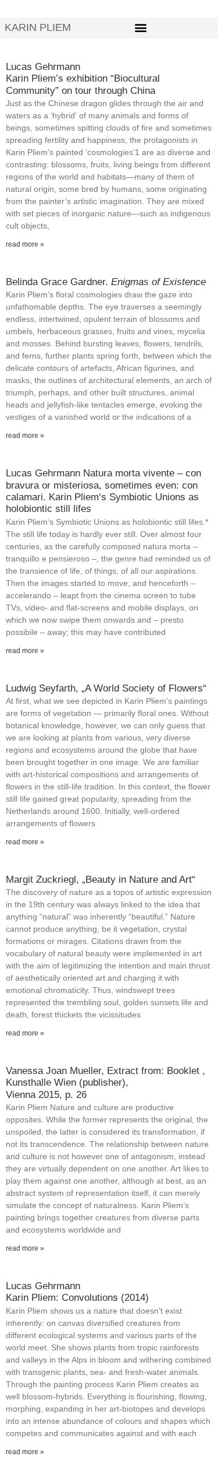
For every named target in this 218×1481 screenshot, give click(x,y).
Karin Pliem (38, 27)
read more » (25, 244)
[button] (141, 27)
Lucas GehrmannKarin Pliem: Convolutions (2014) (77, 1291)
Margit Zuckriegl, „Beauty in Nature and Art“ (100, 879)
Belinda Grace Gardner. (106, 281)
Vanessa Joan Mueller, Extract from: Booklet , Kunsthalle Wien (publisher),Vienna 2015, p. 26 (105, 1082)
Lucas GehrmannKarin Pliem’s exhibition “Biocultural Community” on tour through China (83, 78)
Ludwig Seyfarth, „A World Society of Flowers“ (106, 688)
